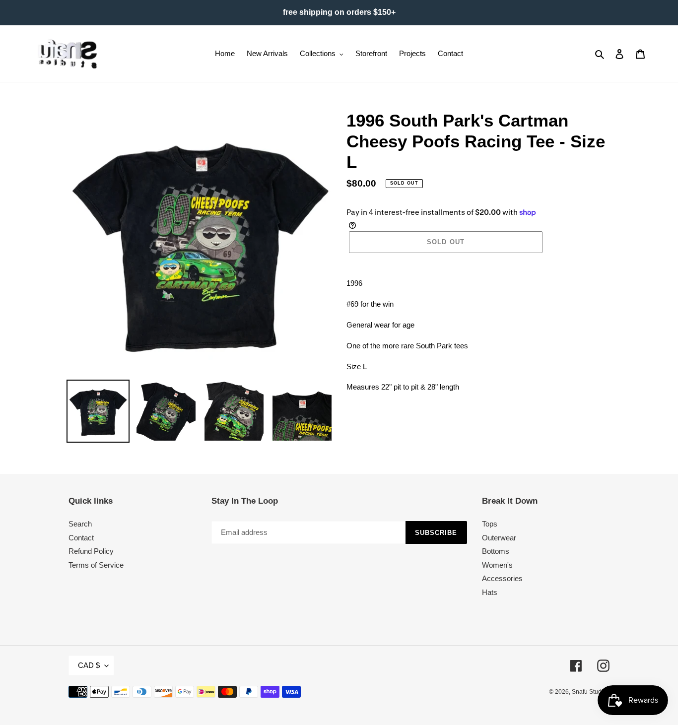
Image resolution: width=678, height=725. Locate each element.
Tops (489, 524)
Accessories (502, 578)
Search (80, 524)
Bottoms (495, 551)
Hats (489, 592)
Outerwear (499, 537)
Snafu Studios (591, 691)
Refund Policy (91, 551)
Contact (81, 537)
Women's (497, 565)
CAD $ (89, 665)
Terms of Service (96, 565)
